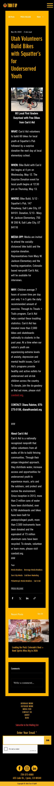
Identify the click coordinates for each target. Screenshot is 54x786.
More (39, 17)
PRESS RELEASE (25, 17)
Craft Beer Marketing (31, 575)
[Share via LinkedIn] (27, 598)
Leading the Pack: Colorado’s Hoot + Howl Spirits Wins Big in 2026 (28, 649)
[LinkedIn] (35, 768)
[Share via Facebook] (12, 598)
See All (40, 614)
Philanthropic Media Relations (21, 581)
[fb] (19, 768)
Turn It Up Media (16, 575)
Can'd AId (37, 581)
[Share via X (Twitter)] (19, 598)
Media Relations (16, 570)
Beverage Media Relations (33, 570)
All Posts (11, 17)
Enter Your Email (26, 732)
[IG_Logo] (27, 768)
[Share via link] (34, 598)
